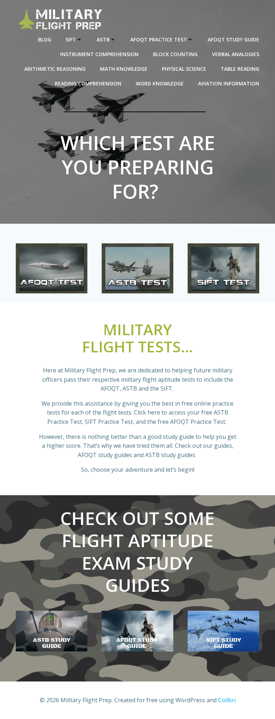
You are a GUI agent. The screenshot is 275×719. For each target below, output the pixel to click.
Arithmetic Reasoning (55, 68)
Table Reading (240, 68)
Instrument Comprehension (99, 54)
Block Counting (175, 54)
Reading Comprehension (88, 83)
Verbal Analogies (235, 54)
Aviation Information (228, 83)
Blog (44, 39)
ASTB (103, 39)
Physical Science (184, 68)
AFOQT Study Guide (233, 39)
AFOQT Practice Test (158, 39)
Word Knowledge (160, 83)
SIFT (71, 39)
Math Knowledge (124, 68)
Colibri (227, 700)
